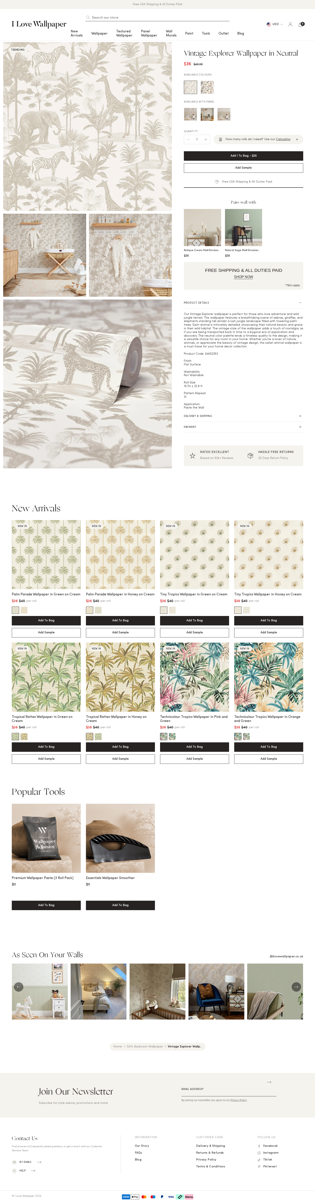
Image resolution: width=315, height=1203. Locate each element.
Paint (189, 33)
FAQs (138, 1153)
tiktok (267, 1159)
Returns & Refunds (210, 1153)
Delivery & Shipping (198, 416)
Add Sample (46, 632)
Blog (240, 33)
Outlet (224, 33)
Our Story (142, 1146)
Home (117, 1046)
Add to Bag (46, 620)
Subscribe (269, 1082)
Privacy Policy (206, 1159)
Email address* (193, 1089)
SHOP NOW (243, 277)
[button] (77, 34)
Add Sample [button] (243, 167)
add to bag (46, 905)
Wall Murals (171, 33)
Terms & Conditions (210, 1166)
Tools (206, 33)
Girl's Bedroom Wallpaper (145, 1046)
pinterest (270, 1166)
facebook (270, 1146)
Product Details (196, 303)
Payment (190, 427)
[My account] (290, 24)
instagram (271, 1153)
